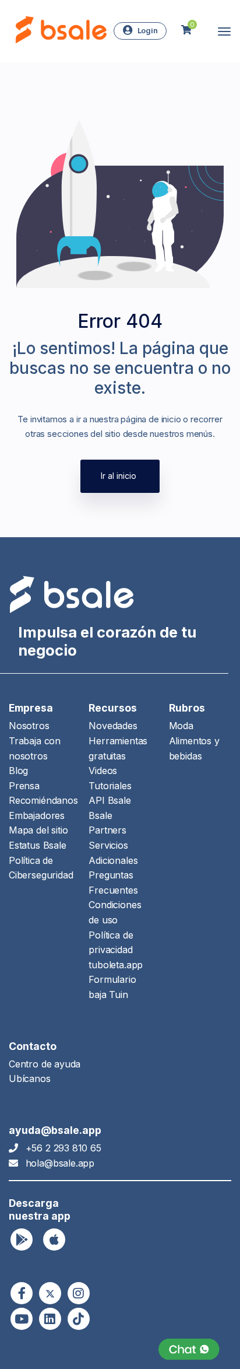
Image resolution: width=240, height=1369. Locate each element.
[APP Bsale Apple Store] (54, 1239)
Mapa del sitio (38, 830)
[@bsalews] (21, 1293)
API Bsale (109, 800)
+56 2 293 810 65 (63, 1148)
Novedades (113, 725)
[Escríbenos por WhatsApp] (189, 1349)
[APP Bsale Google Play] (21, 1239)
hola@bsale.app (60, 1163)
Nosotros (29, 725)
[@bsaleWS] (50, 1293)
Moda (181, 725)
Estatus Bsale (37, 845)
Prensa (24, 786)
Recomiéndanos (43, 800)
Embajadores (37, 815)
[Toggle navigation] (224, 31)
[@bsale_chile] (79, 1293)
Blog (18, 770)
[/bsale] (21, 1319)
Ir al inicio (118, 476)
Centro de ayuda (44, 1064)
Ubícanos (30, 1078)
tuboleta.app (116, 965)
